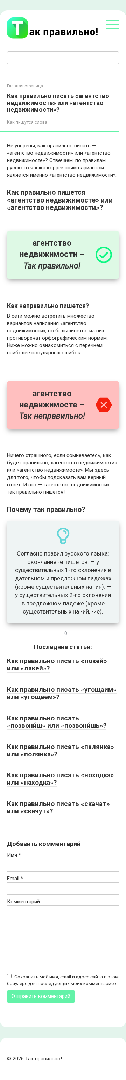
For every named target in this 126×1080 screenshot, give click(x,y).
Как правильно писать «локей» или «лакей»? (57, 664)
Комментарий (23, 901)
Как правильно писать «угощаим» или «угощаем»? (62, 693)
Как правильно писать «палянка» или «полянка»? (60, 750)
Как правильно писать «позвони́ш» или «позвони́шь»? (56, 721)
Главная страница (25, 85)
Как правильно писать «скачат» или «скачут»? (58, 807)
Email (15, 878)
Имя (14, 855)
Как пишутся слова (27, 122)
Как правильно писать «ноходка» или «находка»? (60, 778)
